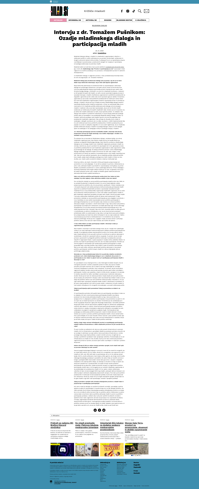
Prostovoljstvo (120, 471)
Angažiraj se (105, 444)
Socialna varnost (104, 465)
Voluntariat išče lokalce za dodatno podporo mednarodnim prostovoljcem (112, 426)
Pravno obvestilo (145, 485)
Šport (101, 479)
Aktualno (58, 20)
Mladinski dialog (99, 25)
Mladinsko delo (120, 468)
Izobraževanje (103, 475)
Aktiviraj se (91, 20)
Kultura (101, 476)
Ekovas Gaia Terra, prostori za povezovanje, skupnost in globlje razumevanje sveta (136, 427)
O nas (136, 471)
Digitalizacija (55, 444)
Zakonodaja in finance (122, 474)
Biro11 (116, 485)
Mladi (58, 419)
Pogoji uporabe (137, 485)
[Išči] (139, 11)
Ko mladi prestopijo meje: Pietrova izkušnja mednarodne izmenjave (86, 425)
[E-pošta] (146, 11)
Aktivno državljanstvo (121, 465)
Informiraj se (75, 20)
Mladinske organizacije (122, 464)
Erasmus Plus (80, 444)
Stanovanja (102, 470)
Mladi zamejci (103, 467)
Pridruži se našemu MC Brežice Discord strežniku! (62, 425)
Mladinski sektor (124, 20)
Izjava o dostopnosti (127, 485)
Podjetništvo (103, 478)
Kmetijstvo (102, 474)
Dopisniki (137, 467)
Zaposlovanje (103, 464)
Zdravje (102, 468)
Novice (136, 462)
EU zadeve (129, 444)
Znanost (102, 471)
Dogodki (107, 20)
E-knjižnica (140, 20)
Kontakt (137, 473)
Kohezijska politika (121, 472)
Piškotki (120, 485)
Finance (102, 472)
